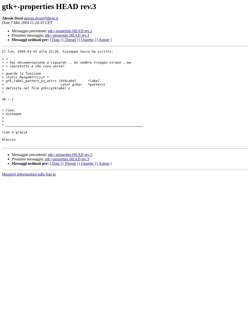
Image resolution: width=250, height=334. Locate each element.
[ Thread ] (70, 40)
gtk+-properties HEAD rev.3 (70, 31)
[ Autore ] (104, 40)
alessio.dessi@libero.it (41, 18)
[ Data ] (56, 40)
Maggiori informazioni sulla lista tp (29, 174)
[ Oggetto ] (87, 40)
